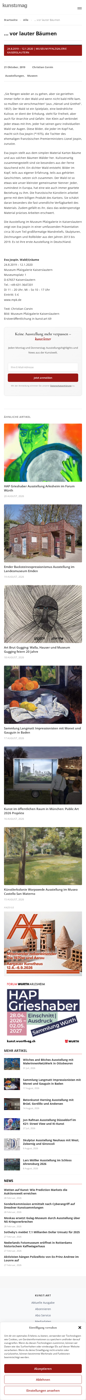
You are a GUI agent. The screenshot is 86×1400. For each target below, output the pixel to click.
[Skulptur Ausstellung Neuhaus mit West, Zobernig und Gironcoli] (12, 1148)
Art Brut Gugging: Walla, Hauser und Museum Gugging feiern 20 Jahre (37, 649)
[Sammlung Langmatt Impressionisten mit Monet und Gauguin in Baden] (12, 1088)
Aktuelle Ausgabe (43, 1302)
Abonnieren (43, 1309)
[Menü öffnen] (79, 8)
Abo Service (43, 1315)
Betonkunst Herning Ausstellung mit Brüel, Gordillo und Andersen (48, 1101)
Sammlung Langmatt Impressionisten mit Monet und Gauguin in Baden (52, 1081)
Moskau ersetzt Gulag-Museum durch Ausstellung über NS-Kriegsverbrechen (42, 1219)
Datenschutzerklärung (61, 385)
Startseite (11, 20)
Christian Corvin (42, 67)
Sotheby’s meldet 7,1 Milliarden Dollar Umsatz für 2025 (42, 1232)
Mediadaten (43, 1321)
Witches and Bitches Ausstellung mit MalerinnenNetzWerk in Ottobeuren (48, 1061)
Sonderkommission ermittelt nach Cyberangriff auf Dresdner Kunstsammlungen (39, 1205)
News (8, 1181)
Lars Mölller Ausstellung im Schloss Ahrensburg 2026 (47, 1162)
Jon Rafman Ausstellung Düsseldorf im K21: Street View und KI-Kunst (49, 1121)
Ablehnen (43, 1380)
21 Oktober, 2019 (14, 67)
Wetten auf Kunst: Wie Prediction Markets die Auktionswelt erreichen (35, 1191)
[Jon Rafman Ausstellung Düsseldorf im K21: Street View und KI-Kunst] (12, 1128)
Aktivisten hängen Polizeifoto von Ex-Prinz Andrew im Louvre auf (41, 1258)
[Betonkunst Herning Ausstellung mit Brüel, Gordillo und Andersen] (12, 1108)
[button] (80, 1328)
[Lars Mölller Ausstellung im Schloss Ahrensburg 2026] (12, 1168)
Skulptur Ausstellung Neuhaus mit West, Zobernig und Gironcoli (51, 1142)
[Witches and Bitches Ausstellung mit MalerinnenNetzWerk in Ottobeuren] (12, 1067)
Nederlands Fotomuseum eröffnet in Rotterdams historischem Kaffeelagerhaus (38, 1244)
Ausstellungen (14, 75)
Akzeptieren (43, 1369)
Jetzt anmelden (43, 377)
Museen (32, 75)
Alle (25, 20)
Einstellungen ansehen (43, 1390)
